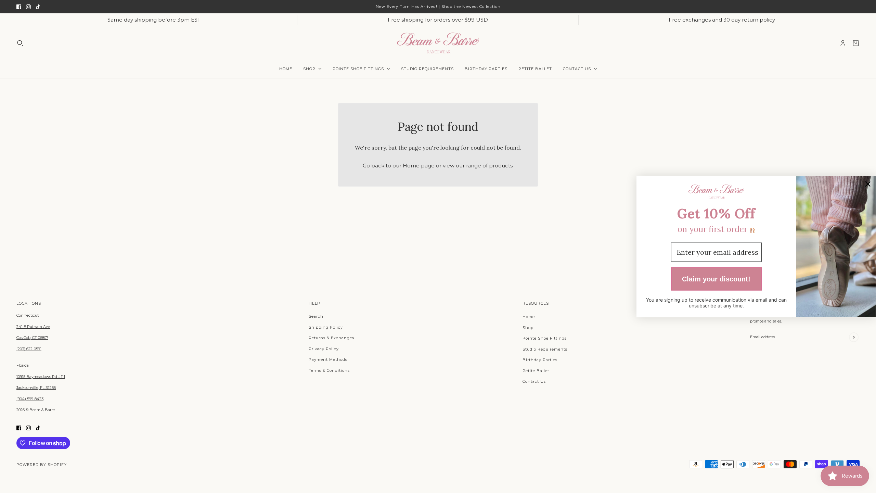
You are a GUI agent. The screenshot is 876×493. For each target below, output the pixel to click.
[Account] (843, 43)
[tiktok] (38, 6)
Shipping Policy (326, 327)
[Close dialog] (867, 184)
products (501, 165)
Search (316, 316)
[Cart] (856, 43)
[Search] (20, 43)
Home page (419, 165)
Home (529, 316)
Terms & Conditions (329, 370)
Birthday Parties (540, 359)
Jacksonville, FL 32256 (36, 387)
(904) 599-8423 (29, 398)
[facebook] (19, 6)
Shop (528, 327)
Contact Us (534, 381)
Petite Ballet (536, 370)
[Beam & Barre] (438, 43)
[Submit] (853, 337)
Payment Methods (328, 359)
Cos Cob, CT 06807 (32, 337)
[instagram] (28, 6)
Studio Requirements (545, 349)
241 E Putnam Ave (33, 326)
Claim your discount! (716, 278)
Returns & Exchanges (331, 338)
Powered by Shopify (41, 464)
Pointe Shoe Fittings (545, 338)
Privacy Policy (324, 348)
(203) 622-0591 (28, 348)
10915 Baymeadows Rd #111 (40, 376)
